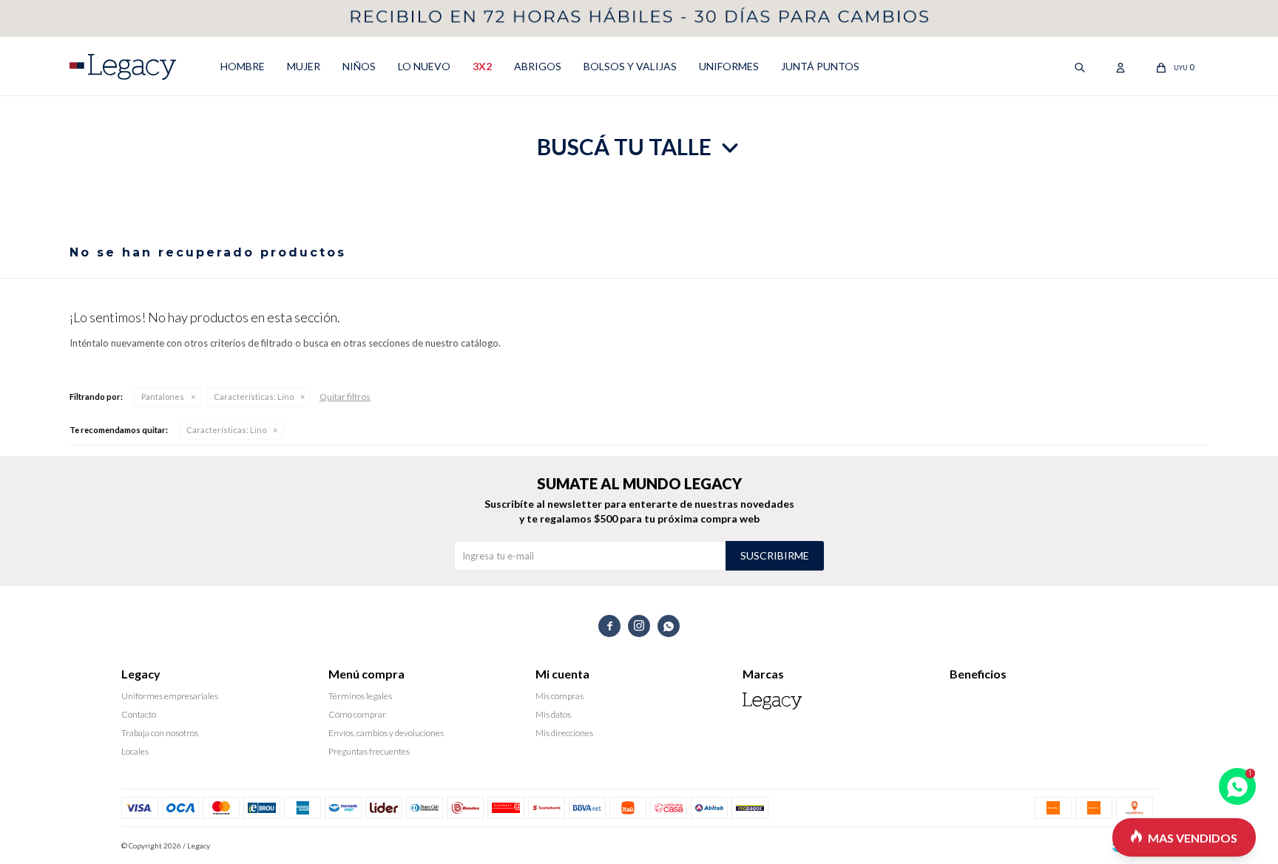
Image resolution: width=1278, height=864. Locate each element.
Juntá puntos (820, 66)
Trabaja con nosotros (159, 732)
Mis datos (553, 714)
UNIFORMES (729, 66)
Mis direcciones (564, 732)
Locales (135, 751)
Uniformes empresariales (169, 695)
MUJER (303, 66)
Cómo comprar (357, 714)
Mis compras (559, 695)
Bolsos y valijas (630, 66)
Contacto (138, 714)
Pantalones (162, 396)
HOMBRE (242, 66)
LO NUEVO (424, 66)
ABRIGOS (537, 66)
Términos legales (360, 695)
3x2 (482, 66)
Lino (254, 396)
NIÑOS (359, 66)
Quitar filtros (345, 396)
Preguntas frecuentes (369, 751)
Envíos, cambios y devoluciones (386, 732)
